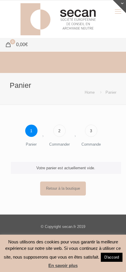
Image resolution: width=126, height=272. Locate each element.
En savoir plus (63, 265)
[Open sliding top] (119, 6)
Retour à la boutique (63, 188)
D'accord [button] (111, 257)
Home (90, 92)
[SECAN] (63, 19)
